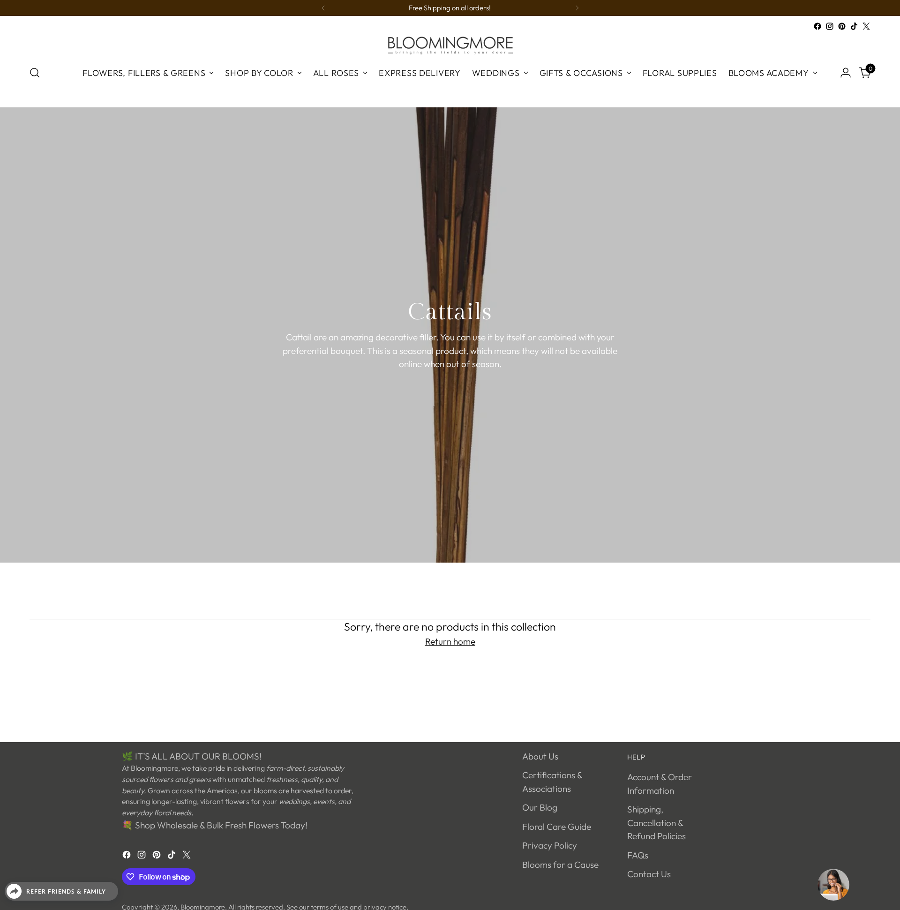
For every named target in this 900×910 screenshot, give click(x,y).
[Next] (577, 8)
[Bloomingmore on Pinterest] (842, 26)
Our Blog (539, 807)
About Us (540, 756)
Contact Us (649, 874)
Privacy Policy (549, 845)
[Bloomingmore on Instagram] (829, 26)
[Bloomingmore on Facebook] (817, 26)
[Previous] (323, 8)
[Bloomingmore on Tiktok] (854, 26)
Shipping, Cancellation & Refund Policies (656, 823)
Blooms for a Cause (560, 864)
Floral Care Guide (556, 826)
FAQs (637, 855)
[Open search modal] (34, 72)
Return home (450, 641)
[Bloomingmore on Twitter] (866, 26)
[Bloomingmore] (450, 45)
